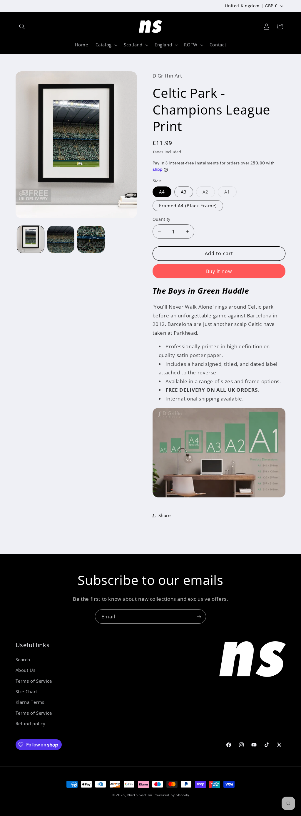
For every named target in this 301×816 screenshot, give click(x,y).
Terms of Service (34, 681)
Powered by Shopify (171, 795)
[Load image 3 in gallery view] (90, 239)
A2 (209, 193)
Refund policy (31, 723)
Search (23, 659)
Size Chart (26, 691)
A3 (184, 192)
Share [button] (164, 515)
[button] (22, 26)
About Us (26, 670)
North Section (140, 795)
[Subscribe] (199, 616)
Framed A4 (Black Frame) (188, 205)
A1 (230, 193)
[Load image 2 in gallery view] (60, 239)
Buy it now (219, 271)
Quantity (161, 219)
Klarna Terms (30, 702)
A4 (162, 192)
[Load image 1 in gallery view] (30, 239)
